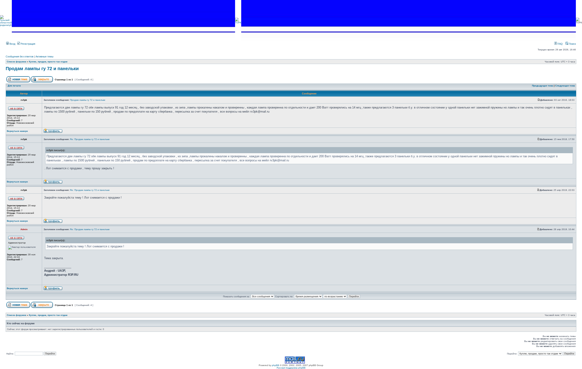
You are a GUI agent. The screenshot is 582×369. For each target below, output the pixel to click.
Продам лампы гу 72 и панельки (42, 68)
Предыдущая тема (542, 85)
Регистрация (27, 43)
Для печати (14, 85)
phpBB (275, 365)
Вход (12, 43)
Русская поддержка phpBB (291, 368)
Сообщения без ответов (19, 56)
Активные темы (44, 56)
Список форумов (16, 61)
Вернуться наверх (17, 131)
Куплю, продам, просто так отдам (48, 61)
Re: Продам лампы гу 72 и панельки (90, 139)
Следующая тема (565, 85)
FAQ (560, 43)
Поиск (572, 43)
